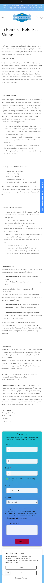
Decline (21, 573)
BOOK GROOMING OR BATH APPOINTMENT (42, 196)
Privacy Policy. (13, 562)
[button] (2, 17)
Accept (21, 568)
